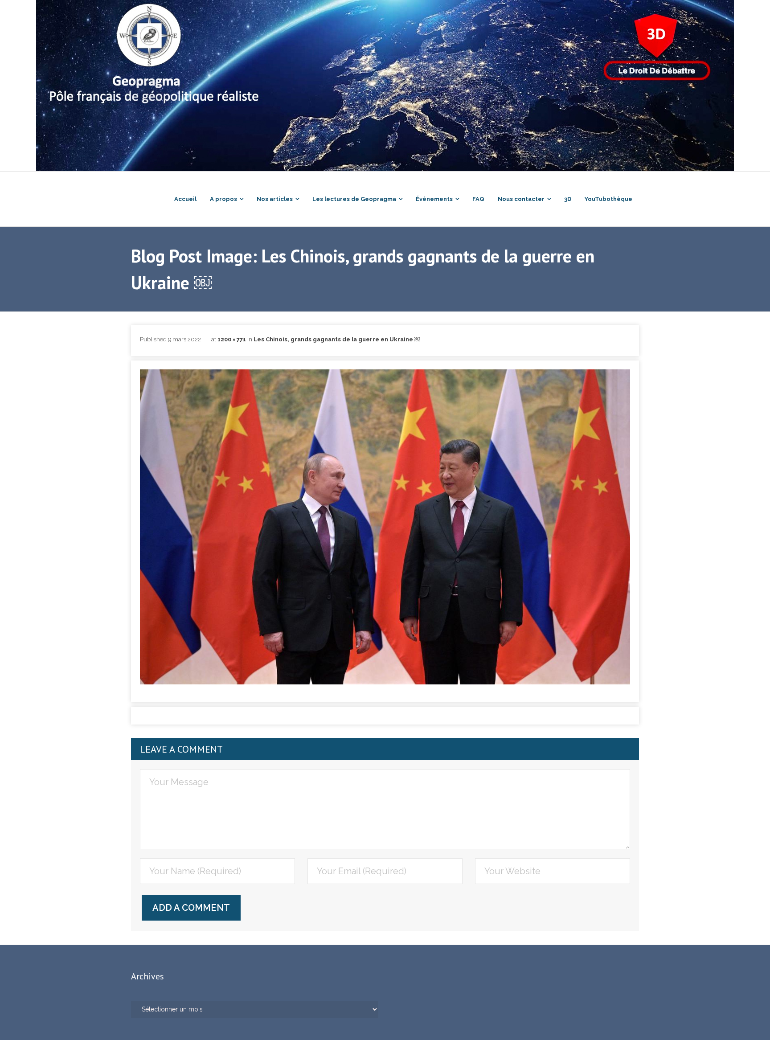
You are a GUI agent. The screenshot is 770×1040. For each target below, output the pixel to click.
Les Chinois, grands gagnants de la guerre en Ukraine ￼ (337, 339)
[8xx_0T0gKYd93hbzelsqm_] (385, 526)
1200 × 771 (231, 339)
